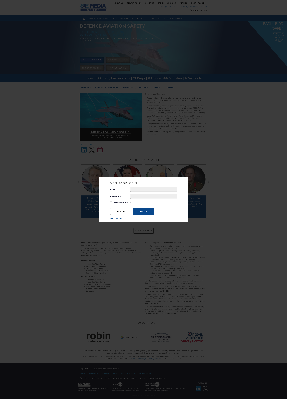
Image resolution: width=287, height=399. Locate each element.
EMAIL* (113, 189)
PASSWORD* (116, 196)
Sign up (121, 211)
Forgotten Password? (118, 218)
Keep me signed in (122, 202)
